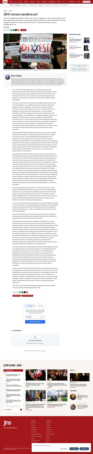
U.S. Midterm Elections (33, 5)
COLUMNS (73, 391)
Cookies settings (64, 448)
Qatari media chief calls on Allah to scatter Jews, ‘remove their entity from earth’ (13, 380)
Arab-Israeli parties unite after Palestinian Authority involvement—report (57, 385)
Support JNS (86, 1)
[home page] (5, 2)
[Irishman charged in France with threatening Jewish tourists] (57, 395)
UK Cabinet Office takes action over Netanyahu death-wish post (13, 375)
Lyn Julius (79, 399)
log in (31, 343)
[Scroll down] (21, 410)
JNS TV (38, 1)
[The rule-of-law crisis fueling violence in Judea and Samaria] (80, 377)
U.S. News (27, 402)
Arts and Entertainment (27, 295)
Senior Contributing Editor (82, 404)
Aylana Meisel (72, 387)
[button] (9, 30)
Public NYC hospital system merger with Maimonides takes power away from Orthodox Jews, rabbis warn (35, 406)
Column (10, 11)
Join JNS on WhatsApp (80, 69)
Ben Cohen (6, 27)
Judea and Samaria (48, 5)
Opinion (32, 1)
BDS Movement (16, 295)
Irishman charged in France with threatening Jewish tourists (56, 405)
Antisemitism (52, 1)
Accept (74, 448)
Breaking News (9, 370)
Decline (84, 448)
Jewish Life (44, 1)
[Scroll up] (19, 410)
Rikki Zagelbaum (29, 410)
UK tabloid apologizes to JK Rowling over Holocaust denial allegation (13, 390)
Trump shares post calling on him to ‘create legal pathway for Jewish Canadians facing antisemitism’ (13, 407)
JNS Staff (27, 386)
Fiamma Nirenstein (81, 408)
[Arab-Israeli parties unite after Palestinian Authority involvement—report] (57, 375)
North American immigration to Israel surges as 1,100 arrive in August (14, 385)
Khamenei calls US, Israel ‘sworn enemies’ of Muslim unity (35, 384)
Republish (23, 30)
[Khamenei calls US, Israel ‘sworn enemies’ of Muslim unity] (36, 375)
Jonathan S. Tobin (72, 42)
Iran (61, 5)
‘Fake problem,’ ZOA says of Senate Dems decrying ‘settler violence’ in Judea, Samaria (13, 401)
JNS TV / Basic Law (73, 382)
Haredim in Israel (56, 5)
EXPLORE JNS (12, 365)
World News (28, 382)
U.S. (15, 1)
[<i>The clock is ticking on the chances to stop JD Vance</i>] (87, 40)
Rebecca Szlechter (51, 407)
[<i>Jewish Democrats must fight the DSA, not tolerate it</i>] (87, 56)
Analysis (26, 1)
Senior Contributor (72, 45)
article (40, 103)
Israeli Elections (25, 5)
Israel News (49, 382)
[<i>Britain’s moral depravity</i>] (87, 48)
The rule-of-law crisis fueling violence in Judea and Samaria (78, 385)
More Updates (7, 409)
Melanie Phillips (72, 48)
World (20, 1)
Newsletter (72, 1)
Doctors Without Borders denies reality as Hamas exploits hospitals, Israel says (13, 395)
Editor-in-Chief (65, 5)
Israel (11, 1)
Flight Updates (41, 5)
